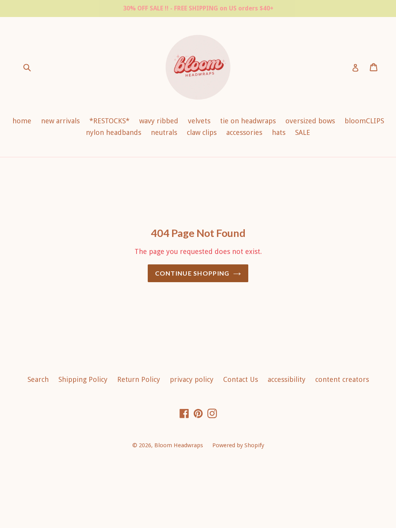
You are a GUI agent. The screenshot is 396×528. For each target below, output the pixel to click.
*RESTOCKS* (109, 121)
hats (278, 132)
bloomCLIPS (364, 121)
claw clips (202, 132)
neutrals (164, 132)
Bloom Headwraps (179, 445)
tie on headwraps (248, 121)
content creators (342, 379)
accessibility (287, 379)
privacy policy (191, 379)
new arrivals (60, 121)
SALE (302, 132)
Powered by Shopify (238, 445)
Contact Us (240, 379)
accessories (244, 132)
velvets (199, 121)
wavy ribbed (158, 121)
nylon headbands (113, 132)
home (21, 121)
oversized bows (310, 121)
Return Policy (138, 379)
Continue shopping (192, 273)
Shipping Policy (83, 379)
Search (38, 379)
